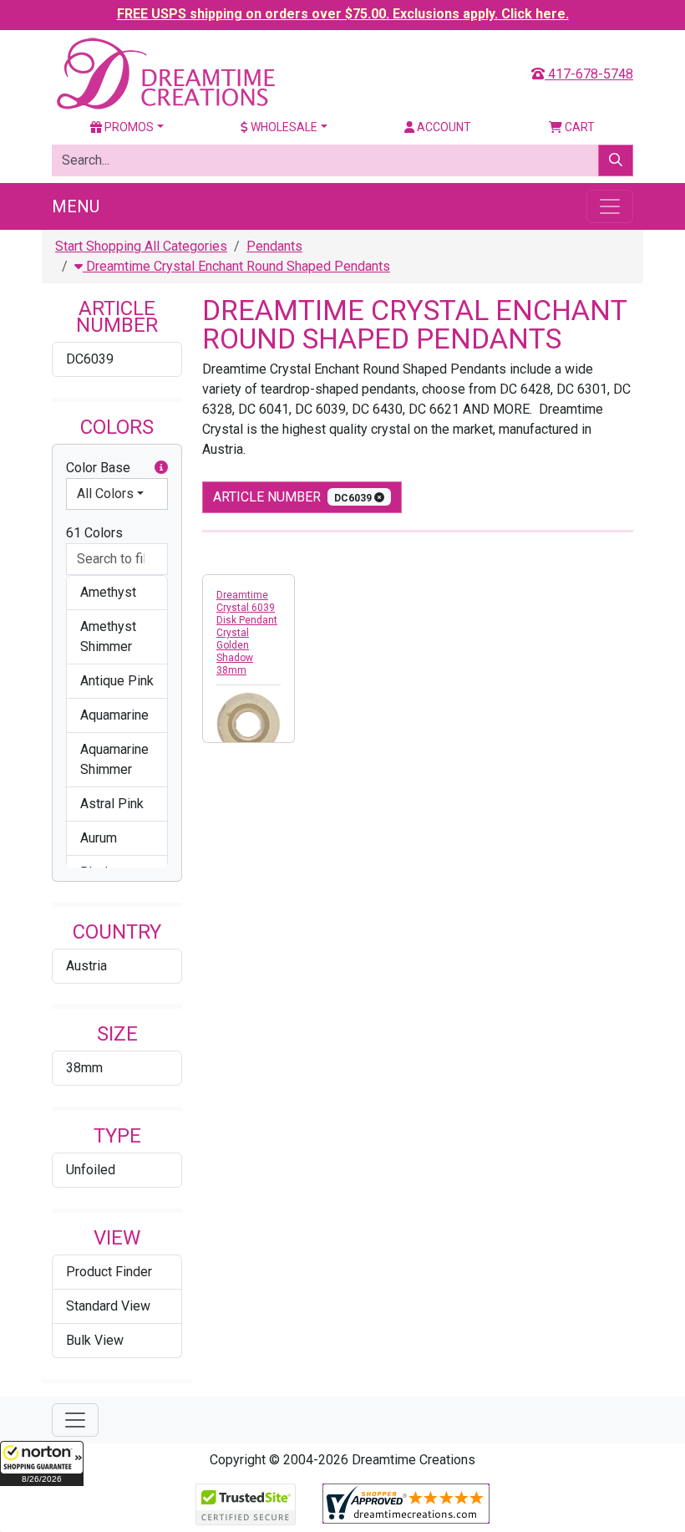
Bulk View (95, 1340)
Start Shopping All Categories (141, 246)
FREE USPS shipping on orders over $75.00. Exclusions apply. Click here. (343, 14)
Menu (75, 206)
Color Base (98, 468)
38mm (84, 1068)
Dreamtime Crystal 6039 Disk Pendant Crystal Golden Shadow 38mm (246, 632)
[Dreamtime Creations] (164, 73)
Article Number (293, 497)
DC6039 (90, 359)
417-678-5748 (589, 74)
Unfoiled (90, 1170)
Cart (578, 127)
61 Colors (94, 533)
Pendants (274, 246)
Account (442, 127)
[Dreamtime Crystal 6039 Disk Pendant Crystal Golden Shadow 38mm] (248, 724)
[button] (42, 1463)
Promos (128, 127)
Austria (86, 966)
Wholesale (282, 127)
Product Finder (109, 1272)
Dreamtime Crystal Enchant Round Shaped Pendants (236, 266)
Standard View (108, 1306)
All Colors (105, 493)
